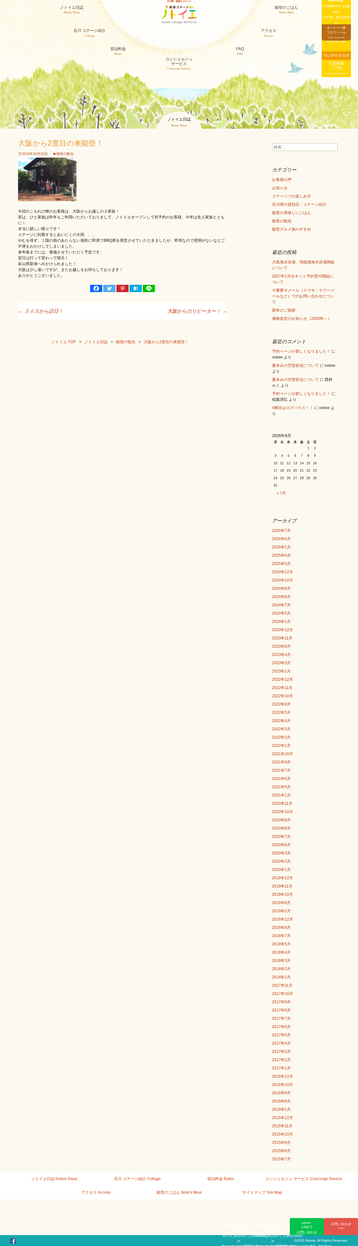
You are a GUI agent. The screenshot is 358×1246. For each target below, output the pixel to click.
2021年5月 (281, 787)
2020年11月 (282, 803)
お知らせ (280, 188)
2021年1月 (281, 795)
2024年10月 (282, 580)
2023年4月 (281, 655)
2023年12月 (282, 630)
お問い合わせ (341, 1225)
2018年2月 (281, 969)
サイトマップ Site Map (262, 1192)
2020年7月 (281, 836)
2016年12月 (282, 1076)
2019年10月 (282, 894)
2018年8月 (281, 927)
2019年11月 (282, 886)
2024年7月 (281, 605)
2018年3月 (281, 961)
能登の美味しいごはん (291, 213)
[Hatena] (136, 288)
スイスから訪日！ (40, 311)
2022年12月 (282, 679)
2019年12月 (282, 878)
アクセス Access (96, 1192)
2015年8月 (281, 1151)
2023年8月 (281, 646)
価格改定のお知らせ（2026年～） (301, 318)
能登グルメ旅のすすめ (291, 229)
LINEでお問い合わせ (307, 1227)
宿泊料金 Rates (220, 1179)
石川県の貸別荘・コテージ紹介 (299, 204)
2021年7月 (281, 770)
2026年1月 (281, 547)
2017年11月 (282, 985)
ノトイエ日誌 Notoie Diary (54, 1179)
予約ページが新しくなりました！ (301, 351)
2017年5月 (281, 1035)
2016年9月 (281, 1093)
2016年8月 (281, 1101)
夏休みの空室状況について (295, 365)
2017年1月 (281, 1068)
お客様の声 (282, 180)
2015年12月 (282, 1118)
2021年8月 (281, 762)
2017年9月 (281, 1002)
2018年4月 (281, 952)
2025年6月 (281, 555)
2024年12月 (282, 572)
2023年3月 (281, 663)
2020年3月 (281, 853)
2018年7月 (281, 936)
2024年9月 (281, 588)
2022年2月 (281, 737)
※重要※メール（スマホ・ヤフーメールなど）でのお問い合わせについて (303, 296)
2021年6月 (281, 779)
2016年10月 (282, 1085)
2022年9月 (281, 704)
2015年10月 (282, 1134)
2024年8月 (281, 597)
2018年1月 (281, 977)
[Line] (149, 288)
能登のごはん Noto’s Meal (179, 1192)
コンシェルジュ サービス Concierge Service (303, 1179)
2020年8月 (281, 828)
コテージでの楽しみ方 (291, 196)
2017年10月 (282, 994)
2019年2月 (281, 911)
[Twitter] (109, 288)
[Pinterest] (122, 288)
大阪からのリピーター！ (197, 311)
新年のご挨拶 (283, 310)
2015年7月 (281, 1159)
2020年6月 (281, 845)
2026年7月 (281, 531)
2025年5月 (281, 564)
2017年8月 (281, 1010)
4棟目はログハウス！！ (292, 408)
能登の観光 (65, 154)
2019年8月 (281, 903)
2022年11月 (282, 688)
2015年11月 (282, 1126)
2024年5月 (281, 613)
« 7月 (281, 493)
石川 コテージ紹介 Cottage (137, 1179)
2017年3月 (281, 1051)
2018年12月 (282, 919)
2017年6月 (281, 1027)
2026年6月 (281, 539)
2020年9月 (281, 820)
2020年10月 (282, 812)
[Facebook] (96, 288)
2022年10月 (282, 696)
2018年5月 (281, 944)
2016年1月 (281, 1109)
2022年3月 (281, 729)
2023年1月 (281, 671)
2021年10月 (282, 754)
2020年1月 (281, 870)
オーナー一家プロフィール (336, 32)
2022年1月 (281, 746)
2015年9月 (281, 1142)
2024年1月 (281, 621)
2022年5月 (281, 712)
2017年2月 (281, 1060)
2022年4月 (281, 721)
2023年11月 (282, 638)
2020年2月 (281, 861)
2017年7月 (281, 1018)
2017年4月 (281, 1043)
